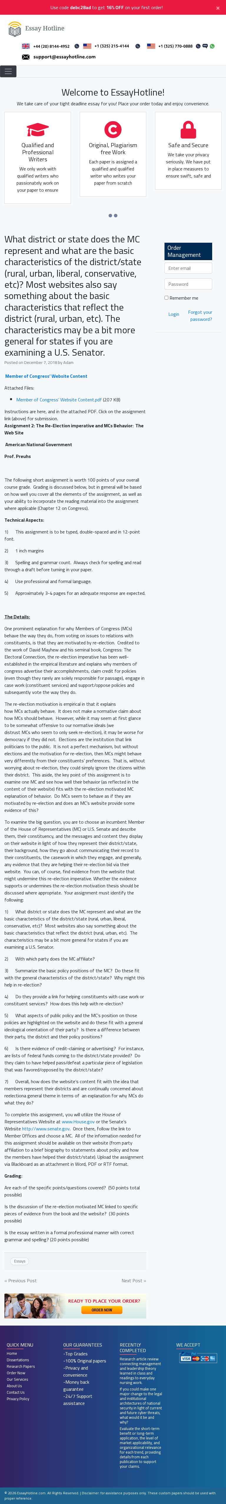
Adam (68, 362)
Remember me (183, 297)
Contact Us (15, 1392)
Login (173, 314)
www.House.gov (78, 1121)
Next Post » (134, 1280)
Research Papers (21, 1366)
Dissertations (18, 1359)
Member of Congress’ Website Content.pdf (59, 399)
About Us (14, 1385)
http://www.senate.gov (46, 1128)
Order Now (16, 1372)
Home (12, 1353)
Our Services (17, 1379)
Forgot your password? (200, 316)
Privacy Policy (18, 1398)
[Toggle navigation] (8, 71)
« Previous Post (20, 1280)
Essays (19, 1261)
